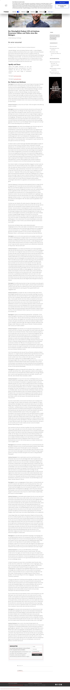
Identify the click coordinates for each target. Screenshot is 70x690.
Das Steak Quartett (54, 46)
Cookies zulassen (62, 2)
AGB (35, 685)
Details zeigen (50, 11)
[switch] (27, 12)
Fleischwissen (52, 38)
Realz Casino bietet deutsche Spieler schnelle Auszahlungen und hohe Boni (10, 688)
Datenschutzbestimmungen (37, 652)
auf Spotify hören (17, 79)
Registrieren (44, 685)
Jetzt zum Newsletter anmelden (16, 685)
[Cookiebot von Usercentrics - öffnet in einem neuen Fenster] (6, 12)
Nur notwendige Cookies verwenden (62, 6)
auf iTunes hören (17, 76)
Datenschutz (31, 685)
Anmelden (38, 685)
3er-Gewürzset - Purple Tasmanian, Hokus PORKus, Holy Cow (56, 53)
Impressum (26, 685)
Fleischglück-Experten (54, 35)
